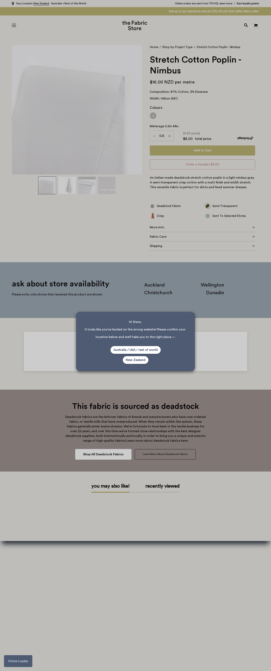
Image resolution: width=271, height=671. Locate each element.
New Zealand (135, 360)
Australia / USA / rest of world (135, 349)
